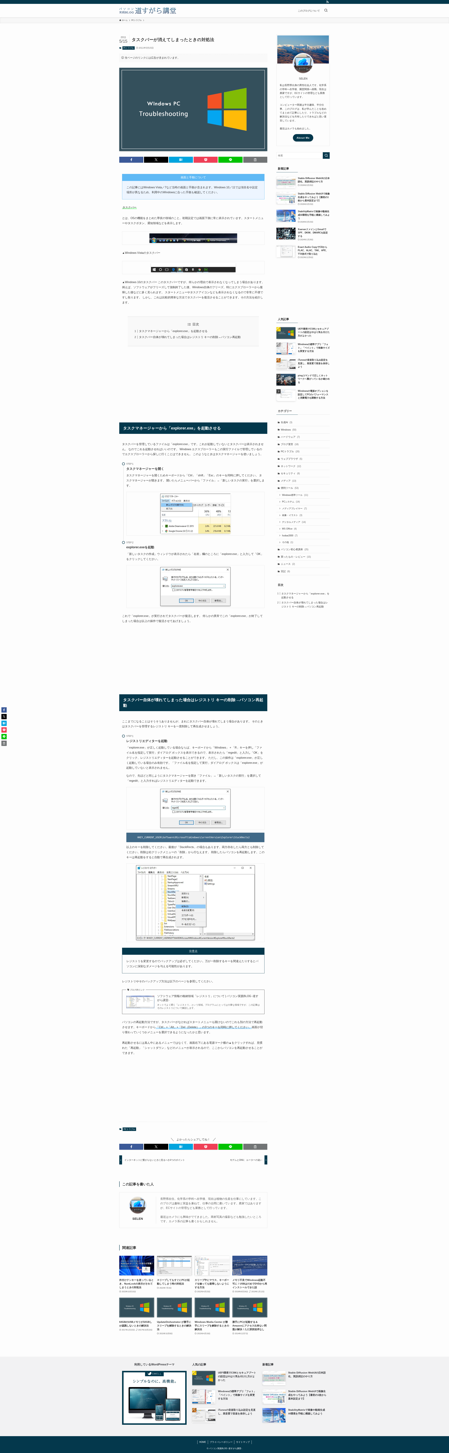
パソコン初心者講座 (294, 549)
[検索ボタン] (326, 10)
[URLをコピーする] (255, 160)
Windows (288, 429)
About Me (303, 137)
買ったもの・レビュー (296, 556)
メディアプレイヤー (294, 508)
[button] (131, 160)
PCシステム (291, 501)
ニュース (288, 563)
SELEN (137, 1218)
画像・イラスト (292, 515)
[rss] (327, 2)
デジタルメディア (294, 522)
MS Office (289, 528)
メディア (288, 480)
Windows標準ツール (295, 495)
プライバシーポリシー (221, 1442)
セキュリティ (290, 473)
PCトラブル (128, 48)
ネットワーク (291, 466)
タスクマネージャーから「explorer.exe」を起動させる (173, 331)
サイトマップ (243, 1442)
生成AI (286, 422)
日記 (285, 571)
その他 (287, 542)
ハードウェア (290, 436)
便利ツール (290, 487)
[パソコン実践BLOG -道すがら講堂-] (147, 11)
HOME (202, 1442)
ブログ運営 (290, 444)
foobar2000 (289, 535)
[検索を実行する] (326, 155)
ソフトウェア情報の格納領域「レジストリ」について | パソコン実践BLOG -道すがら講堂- (207, 998)
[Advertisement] (193, 382)
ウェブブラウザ (291, 458)
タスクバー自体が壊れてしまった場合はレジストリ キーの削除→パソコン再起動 (190, 337)
